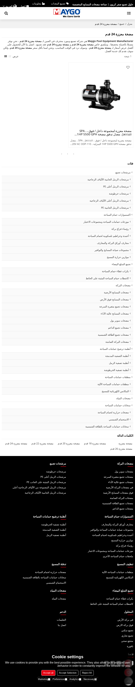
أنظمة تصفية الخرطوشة (53, 524)
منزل (129, 23)
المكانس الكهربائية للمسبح (119, 577)
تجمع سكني (127, 630)
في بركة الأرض (125, 619)
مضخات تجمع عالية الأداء (120, 482)
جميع (122, 23)
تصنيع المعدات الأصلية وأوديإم (60, 6)
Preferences (59, 679)
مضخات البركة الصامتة (121, 498)
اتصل (22, 6)
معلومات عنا (39, 6)
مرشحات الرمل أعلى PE (53, 476)
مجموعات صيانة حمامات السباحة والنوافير (111, 529)
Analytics (74, 679)
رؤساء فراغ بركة (124, 545)
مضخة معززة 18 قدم (95, 443)
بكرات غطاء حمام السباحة (119, 598)
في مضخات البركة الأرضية (119, 487)
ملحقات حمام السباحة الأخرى (118, 556)
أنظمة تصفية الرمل (56, 535)
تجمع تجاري (127, 635)
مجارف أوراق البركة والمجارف (117, 524)
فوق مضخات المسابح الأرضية (118, 492)
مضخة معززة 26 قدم (121, 448)
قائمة (10, 56)
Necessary (88, 679)
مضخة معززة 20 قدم (69, 443)
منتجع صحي (127, 641)
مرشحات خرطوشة (56, 471)
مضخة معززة (125, 443)
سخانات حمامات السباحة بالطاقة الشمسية (44, 577)
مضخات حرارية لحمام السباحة (50, 572)
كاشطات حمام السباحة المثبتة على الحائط (111, 603)
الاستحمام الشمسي (56, 582)
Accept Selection (67, 672)
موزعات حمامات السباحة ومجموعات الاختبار (110, 551)
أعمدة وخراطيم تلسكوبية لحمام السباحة (112, 535)
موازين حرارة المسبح (122, 540)
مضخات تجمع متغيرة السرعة (118, 476)
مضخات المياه (59, 598)
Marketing (43, 679)
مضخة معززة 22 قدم (42, 443)
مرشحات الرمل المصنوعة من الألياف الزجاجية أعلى (39, 487)
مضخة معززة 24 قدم (16, 443)
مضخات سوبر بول (124, 471)
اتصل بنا (62, 625)
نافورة (130, 646)
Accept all (48, 672)
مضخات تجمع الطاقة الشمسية (117, 503)
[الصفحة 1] (73, 154)
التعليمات (61, 619)
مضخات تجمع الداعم (122, 508)
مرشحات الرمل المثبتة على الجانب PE (46, 482)
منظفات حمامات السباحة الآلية (117, 572)
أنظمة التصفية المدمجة (54, 529)
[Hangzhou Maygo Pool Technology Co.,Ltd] (67, 13)
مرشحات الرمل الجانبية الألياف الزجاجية (45, 492)
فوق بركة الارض (124, 625)
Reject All (87, 672)
